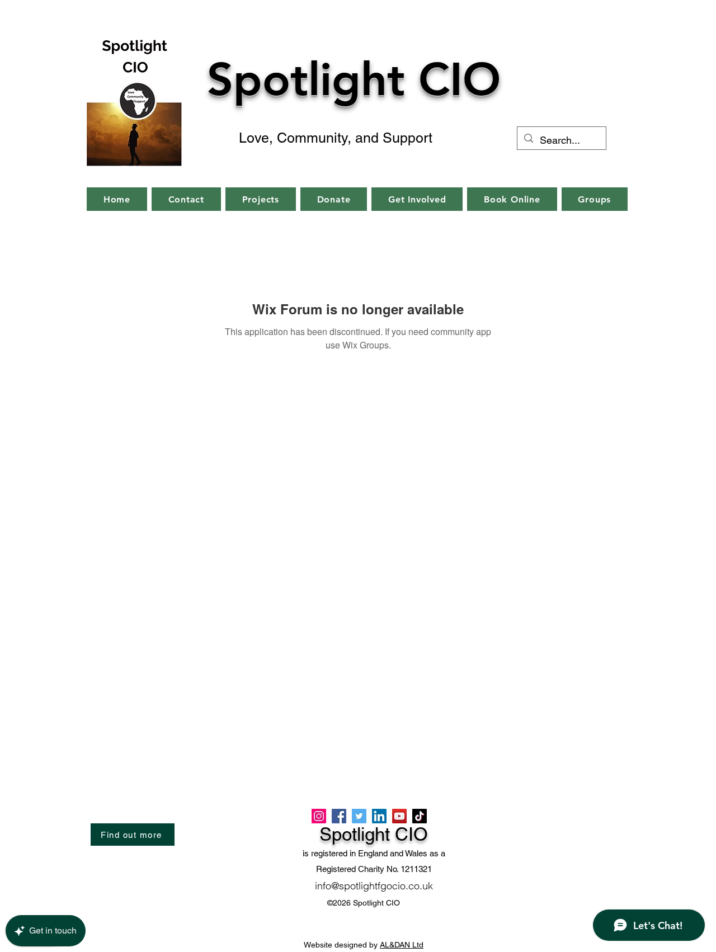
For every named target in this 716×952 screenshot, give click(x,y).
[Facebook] (339, 816)
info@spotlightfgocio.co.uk (374, 885)
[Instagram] (319, 816)
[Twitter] (359, 816)
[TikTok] (419, 816)
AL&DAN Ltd (401, 944)
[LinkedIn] (379, 816)
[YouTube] (399, 816)
